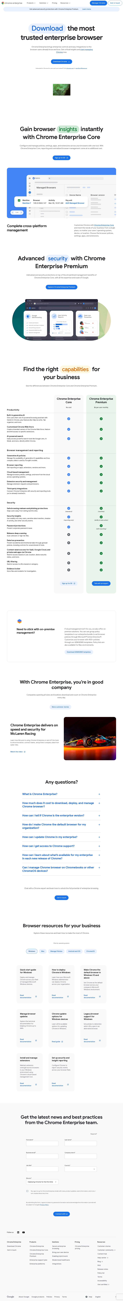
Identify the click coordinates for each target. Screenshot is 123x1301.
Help (90, 1297)
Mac (42, 951)
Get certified (106, 1284)
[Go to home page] (10, 1297)
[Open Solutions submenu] (47, 3)
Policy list (101, 1273)
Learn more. (86, 9)
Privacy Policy (44, 1204)
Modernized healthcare (61, 1260)
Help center (106, 1258)
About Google (24, 1297)
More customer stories (60, 707)
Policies (49, 1297)
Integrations (56, 1264)
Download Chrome (60, 62)
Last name (68, 1140)
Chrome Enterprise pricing (82, 1247)
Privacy (57, 1297)
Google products (38, 1297)
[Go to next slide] (21, 212)
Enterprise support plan (38, 1260)
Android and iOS (74, 951)
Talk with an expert (101, 583)
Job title (28, 1165)
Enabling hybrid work (60, 1256)
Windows (31, 951)
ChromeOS (90, 951)
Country (67, 1165)
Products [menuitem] (30, 3)
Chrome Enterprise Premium (37, 1255)
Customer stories (104, 1246)
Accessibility (102, 1281)
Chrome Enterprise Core (104, 225)
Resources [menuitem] (64, 3)
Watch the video (19, 752)
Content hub (102, 1254)
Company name (70, 1152)
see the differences (81, 68)
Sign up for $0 (62, 158)
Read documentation (29, 996)
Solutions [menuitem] (42, 3)
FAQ (99, 1265)
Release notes (103, 1269)
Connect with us (62, 1214)
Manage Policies (56, 951)
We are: (28, 1178)
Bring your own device (60, 1252)
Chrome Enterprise (37, 1246)
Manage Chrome (98, 3)
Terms (100, 1277)
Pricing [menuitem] (54, 3)
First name (29, 1140)
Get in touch (115, 3)
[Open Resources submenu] (69, 3)
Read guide (58, 1042)
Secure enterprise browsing (59, 1247)
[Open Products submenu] (34, 3)
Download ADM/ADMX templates (79, 652)
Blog (106, 1262)
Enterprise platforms (37, 1264)
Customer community (106, 1250)
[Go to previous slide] (12, 212)
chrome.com (70, 68)
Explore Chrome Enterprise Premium (61, 287)
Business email (30, 1152)
